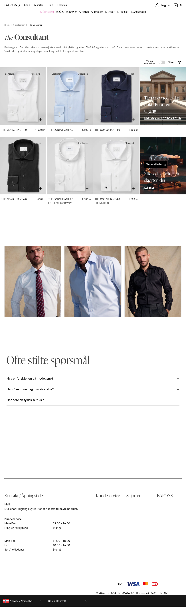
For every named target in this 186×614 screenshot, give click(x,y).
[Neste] (40, 96)
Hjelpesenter (104, 505)
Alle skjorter (19, 25)
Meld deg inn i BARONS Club (162, 118)
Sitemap (162, 523)
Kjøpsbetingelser (167, 505)
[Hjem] (12, 5)
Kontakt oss (103, 511)
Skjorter (38, 5)
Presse (161, 528)
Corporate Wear (106, 552)
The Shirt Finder (106, 523)
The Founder (134, 528)
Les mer (149, 188)
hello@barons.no (22, 504)
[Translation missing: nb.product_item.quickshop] (40, 119)
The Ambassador (137, 534)
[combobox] (22, 601)
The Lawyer (133, 517)
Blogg (160, 534)
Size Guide (103, 528)
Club (50, 5)
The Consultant (136, 505)
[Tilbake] (6, 96)
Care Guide (103, 534)
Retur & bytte (104, 517)
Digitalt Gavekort (107, 540)
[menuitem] (47, 11)
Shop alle (132, 540)
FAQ (99, 546)
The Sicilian (133, 523)
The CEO (132, 511)
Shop (27, 5)
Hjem (6, 25)
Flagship (62, 5)
